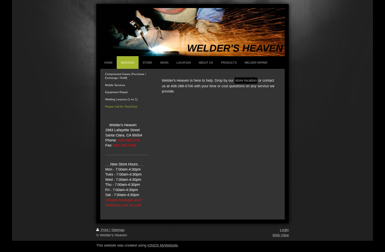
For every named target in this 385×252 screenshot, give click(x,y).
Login (284, 230)
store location (246, 80)
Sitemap (118, 230)
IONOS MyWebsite (162, 245)
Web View (281, 235)
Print (104, 230)
